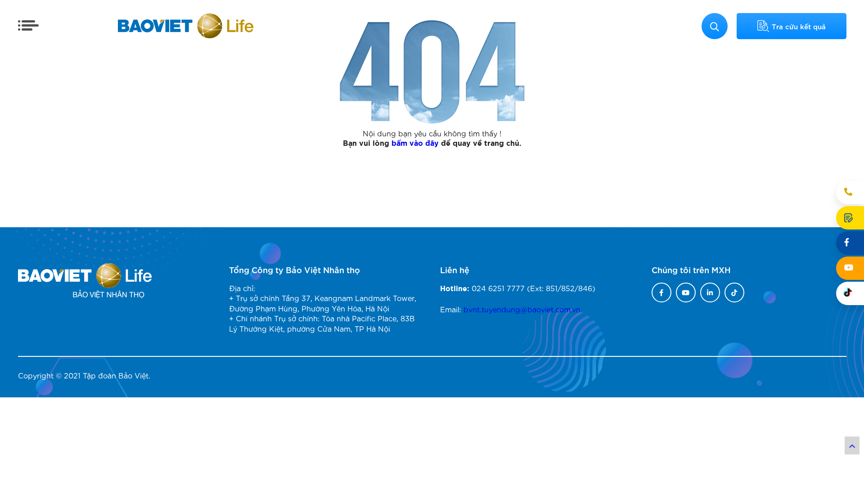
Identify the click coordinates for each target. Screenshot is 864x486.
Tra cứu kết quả (799, 26)
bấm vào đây (415, 143)
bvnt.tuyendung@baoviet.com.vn (522, 309)
